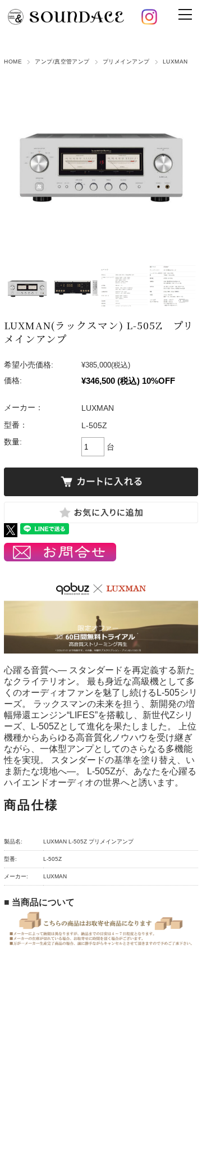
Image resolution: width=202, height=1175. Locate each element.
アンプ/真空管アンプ (62, 61)
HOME (13, 61)
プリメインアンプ (126, 61)
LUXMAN (175, 61)
